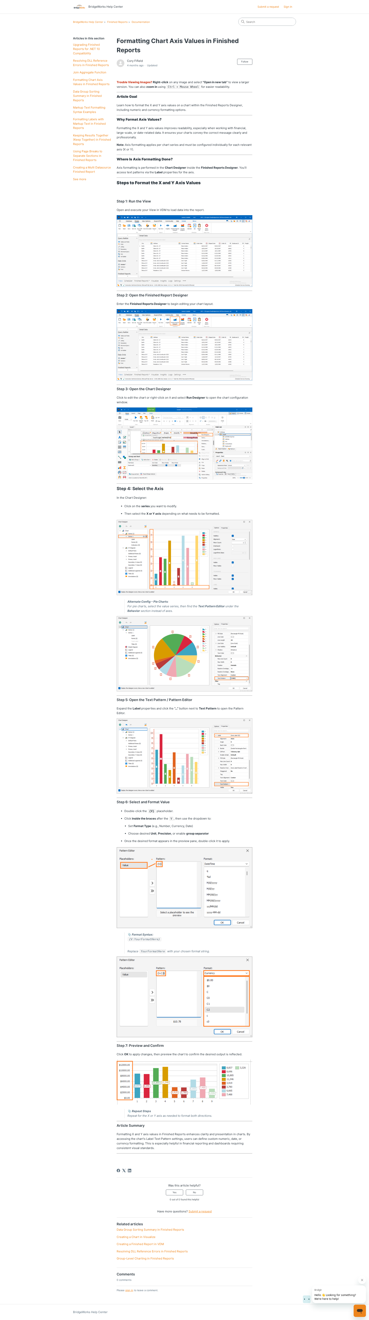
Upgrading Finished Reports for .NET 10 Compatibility (86, 49)
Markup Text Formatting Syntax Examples (89, 110)
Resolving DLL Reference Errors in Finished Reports (91, 63)
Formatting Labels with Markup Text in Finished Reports (89, 123)
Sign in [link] (288, 6)
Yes (174, 1192)
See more (79, 179)
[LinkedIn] (129, 1170)
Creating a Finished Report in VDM (140, 1244)
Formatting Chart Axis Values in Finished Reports (91, 82)
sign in (129, 1290)
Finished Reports (117, 21)
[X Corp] (124, 1170)
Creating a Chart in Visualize (136, 1237)
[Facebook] (118, 1170)
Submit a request (268, 6)
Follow (244, 61)
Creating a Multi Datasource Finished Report (92, 170)
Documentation (141, 21)
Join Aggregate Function (89, 72)
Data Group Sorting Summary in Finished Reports (87, 96)
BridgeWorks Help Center (88, 21)
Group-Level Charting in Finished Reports (145, 1258)
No (194, 1192)
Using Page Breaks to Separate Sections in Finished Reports (87, 155)
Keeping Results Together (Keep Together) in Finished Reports (92, 140)
